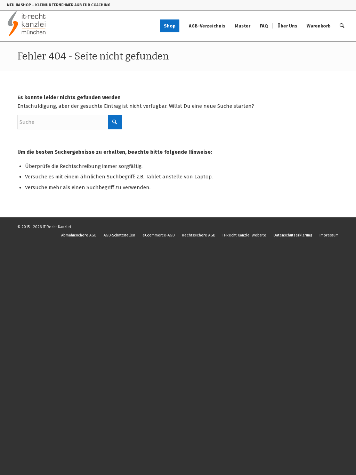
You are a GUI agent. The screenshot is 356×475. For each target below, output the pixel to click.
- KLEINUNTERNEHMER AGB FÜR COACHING (71, 5)
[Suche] (342, 26)
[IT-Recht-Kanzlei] (27, 26)
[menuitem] (172, 26)
